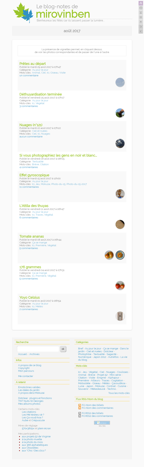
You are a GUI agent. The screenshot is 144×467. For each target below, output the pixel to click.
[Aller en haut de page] (141, 12)
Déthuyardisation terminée (41, 94)
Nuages (45, 133)
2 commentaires (29, 309)
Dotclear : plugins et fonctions (35, 398)
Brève (35, 164)
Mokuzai (45, 184)
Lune (81, 386)
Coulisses (122, 372)
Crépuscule (38, 420)
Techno (111, 389)
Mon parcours (26, 370)
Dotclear (108, 351)
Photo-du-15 (58, 184)
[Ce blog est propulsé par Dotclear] (102, 423)
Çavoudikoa (118, 383)
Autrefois (113, 357)
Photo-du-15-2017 (77, 184)
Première (41, 245)
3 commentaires (29, 106)
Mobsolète (84, 383)
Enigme (101, 377)
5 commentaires (29, 248)
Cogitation (117, 380)
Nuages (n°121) (31, 125)
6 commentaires (29, 217)
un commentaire (29, 75)
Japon (89, 386)
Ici (48, 72)
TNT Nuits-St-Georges (30, 401)
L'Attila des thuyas (34, 206)
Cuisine (122, 386)
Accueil (22, 354)
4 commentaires (29, 167)
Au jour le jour (40, 69)
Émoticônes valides (29, 387)
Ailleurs (95, 380)
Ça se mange (39, 242)
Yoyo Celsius (30, 297)
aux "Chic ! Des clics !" (34, 450)
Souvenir (83, 389)
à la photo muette (32, 439)
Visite (62, 72)
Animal (36, 72)
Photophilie (84, 354)
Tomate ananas (32, 236)
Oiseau (54, 72)
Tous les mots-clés (119, 393)
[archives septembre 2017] (141, 31)
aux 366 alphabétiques (35, 445)
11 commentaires (29, 186)
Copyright (23, 368)
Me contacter (25, 376)
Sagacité (111, 354)
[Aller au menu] (141, 17)
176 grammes (30, 267)
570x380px (28, 428)
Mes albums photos (29, 403)
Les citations (29, 411)
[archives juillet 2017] (141, 26)
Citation (44, 164)
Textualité (38, 161)
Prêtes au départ (33, 64)
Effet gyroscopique (34, 175)
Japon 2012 (99, 357)
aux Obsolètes (30, 447)
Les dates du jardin (29, 390)
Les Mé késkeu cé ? (33, 414)
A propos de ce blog (29, 365)
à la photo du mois (32, 442)
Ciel (43, 72)
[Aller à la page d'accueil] (141, 3)
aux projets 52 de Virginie (36, 436)
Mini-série (115, 374)
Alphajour (113, 377)
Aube (25, 420)
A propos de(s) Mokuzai (31, 392)
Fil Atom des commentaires (97, 407)
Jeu (38, 184)
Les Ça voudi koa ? (32, 417)
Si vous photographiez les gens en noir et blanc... (58, 155)
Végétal (40, 103)
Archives (34, 354)
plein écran (44, 428)
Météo (39, 306)
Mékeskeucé (98, 389)
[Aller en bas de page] (141, 22)
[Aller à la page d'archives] (141, 8)
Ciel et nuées (39, 130)
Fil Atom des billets (93, 405)
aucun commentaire (31, 136)
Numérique (84, 357)
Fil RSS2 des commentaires (97, 416)
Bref (80, 348)
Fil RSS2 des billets (92, 413)
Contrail (111, 386)
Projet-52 (102, 374)
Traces (39, 214)
